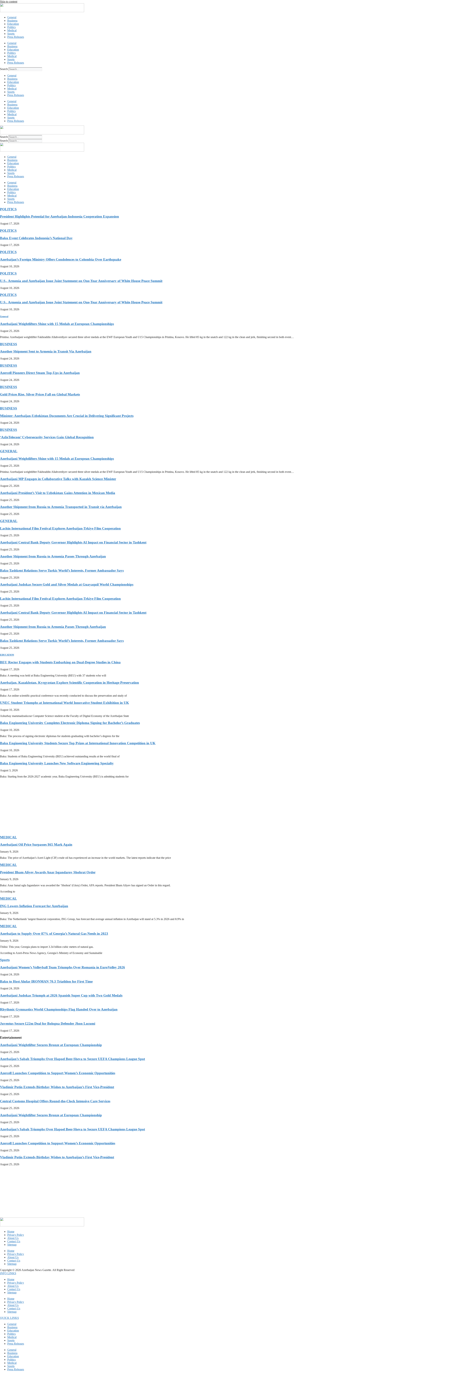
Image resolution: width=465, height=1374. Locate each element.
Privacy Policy (15, 1234)
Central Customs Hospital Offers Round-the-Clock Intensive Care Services (55, 1101)
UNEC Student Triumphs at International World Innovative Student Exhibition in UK (64, 703)
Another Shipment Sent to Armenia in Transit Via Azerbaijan (45, 351)
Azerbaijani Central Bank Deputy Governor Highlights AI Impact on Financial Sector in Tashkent (73, 542)
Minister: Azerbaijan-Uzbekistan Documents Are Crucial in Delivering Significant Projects (67, 416)
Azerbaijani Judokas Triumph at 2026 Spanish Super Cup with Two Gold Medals (61, 995)
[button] (8, 1273)
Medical (12, 30)
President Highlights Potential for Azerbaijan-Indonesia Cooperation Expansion (59, 216)
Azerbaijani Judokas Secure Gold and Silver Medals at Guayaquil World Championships (66, 584)
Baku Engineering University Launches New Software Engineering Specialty (57, 763)
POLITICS (8, 209)
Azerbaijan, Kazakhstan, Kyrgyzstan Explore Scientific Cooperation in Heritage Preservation (69, 682)
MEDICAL (8, 837)
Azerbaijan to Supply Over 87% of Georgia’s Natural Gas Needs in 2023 (54, 933)
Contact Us (13, 1241)
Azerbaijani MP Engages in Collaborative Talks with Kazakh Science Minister (58, 479)
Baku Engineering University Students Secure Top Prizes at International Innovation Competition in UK (77, 743)
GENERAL (8, 451)
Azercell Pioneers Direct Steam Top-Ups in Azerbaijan (40, 373)
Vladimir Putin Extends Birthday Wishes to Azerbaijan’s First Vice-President (57, 1087)
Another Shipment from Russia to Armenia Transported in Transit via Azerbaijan (61, 507)
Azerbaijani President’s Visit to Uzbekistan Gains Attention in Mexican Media (57, 493)
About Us (13, 1238)
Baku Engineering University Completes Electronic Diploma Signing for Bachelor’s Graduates (70, 723)
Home (10, 1231)
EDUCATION (7, 654)
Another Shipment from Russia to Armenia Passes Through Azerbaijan (53, 556)
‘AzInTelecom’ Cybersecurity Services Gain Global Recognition (47, 437)
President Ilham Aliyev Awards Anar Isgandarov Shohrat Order (48, 872)
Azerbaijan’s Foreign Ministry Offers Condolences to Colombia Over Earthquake (60, 259)
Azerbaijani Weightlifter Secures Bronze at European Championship (51, 1045)
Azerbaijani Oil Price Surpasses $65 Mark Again (36, 844)
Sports (11, 33)
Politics (11, 27)
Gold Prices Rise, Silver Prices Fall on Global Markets (40, 394)
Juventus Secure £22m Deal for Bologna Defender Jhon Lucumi (47, 1023)
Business (12, 20)
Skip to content (8, 1)
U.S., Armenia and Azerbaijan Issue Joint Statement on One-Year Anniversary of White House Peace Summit (81, 281)
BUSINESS (8, 344)
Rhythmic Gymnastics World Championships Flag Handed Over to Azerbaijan (59, 1009)
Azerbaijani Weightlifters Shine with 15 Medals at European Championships (57, 324)
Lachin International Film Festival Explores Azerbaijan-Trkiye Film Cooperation (60, 528)
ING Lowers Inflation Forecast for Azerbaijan (34, 906)
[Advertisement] (109, 806)
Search (4, 69)
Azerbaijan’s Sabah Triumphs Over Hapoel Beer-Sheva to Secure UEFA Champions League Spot (72, 1059)
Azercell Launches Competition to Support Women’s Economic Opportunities (57, 1073)
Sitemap (12, 1244)
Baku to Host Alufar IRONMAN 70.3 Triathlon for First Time (46, 981)
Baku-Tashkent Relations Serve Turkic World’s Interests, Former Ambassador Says (62, 570)
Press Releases (15, 36)
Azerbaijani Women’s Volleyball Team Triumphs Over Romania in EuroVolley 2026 (62, 967)
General (11, 17)
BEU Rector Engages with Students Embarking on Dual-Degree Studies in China (60, 662)
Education (13, 23)
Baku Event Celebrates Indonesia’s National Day (36, 238)
